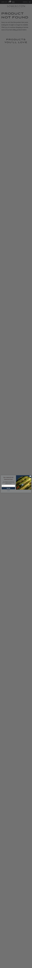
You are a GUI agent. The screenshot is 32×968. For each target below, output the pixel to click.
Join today (8, 488)
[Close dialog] (30, 476)
